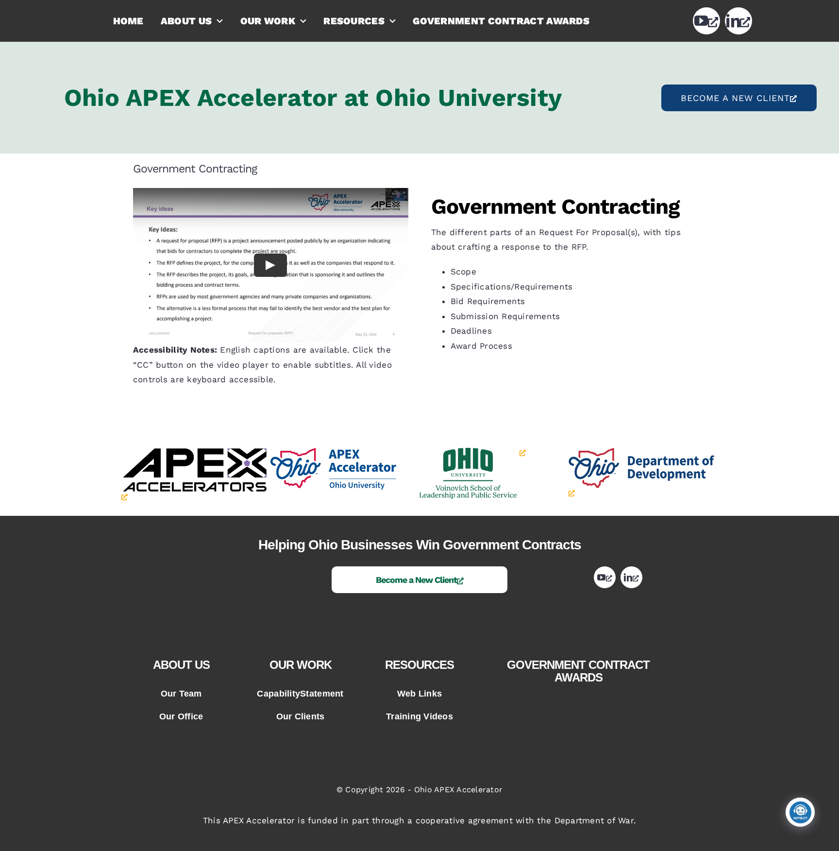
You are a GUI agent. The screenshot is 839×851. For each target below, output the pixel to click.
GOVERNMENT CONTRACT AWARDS (578, 670)
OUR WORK (300, 664)
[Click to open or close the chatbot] (800, 812)
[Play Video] (270, 265)
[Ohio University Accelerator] (343, 452)
